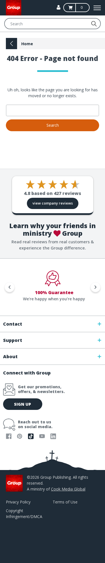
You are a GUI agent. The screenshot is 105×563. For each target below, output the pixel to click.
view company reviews (52, 203)
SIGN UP (22, 404)
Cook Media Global (68, 489)
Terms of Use (65, 502)
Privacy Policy (18, 502)
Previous (9, 287)
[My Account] (58, 7)
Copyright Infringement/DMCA (24, 513)
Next (95, 287)
